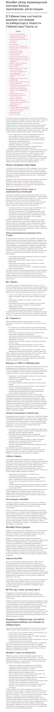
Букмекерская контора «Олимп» (19, 78)
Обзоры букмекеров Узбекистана (19, 47)
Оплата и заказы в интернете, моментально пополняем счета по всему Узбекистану (19, 102)
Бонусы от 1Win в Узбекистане (18, 46)
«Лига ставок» (14, 49)
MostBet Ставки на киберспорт (18, 63)
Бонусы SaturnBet (15, 112)
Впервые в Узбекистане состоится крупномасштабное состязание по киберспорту (19, 59)
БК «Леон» (13, 42)
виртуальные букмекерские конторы (19, 186)
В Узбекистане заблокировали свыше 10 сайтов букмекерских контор (19, 90)
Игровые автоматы (15, 114)
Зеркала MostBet (14, 54)
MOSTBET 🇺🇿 (13, 80)
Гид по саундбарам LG (16, 64)
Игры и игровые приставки (17, 34)
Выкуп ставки (14, 66)
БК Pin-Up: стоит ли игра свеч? (18, 56)
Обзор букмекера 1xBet (16, 93)
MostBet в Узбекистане (16, 99)
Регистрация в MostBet (16, 51)
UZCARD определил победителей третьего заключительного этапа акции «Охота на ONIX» (19, 109)
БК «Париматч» (14, 44)
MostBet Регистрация (16, 53)
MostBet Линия (14, 105)
